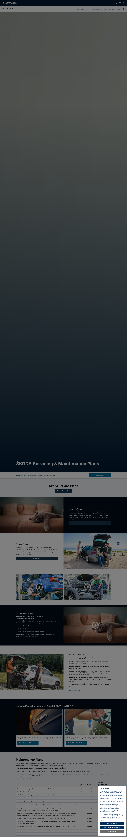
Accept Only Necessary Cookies (112, 827)
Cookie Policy (103, 820)
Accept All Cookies (112, 823)
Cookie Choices (112, 831)
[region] (112, 811)
